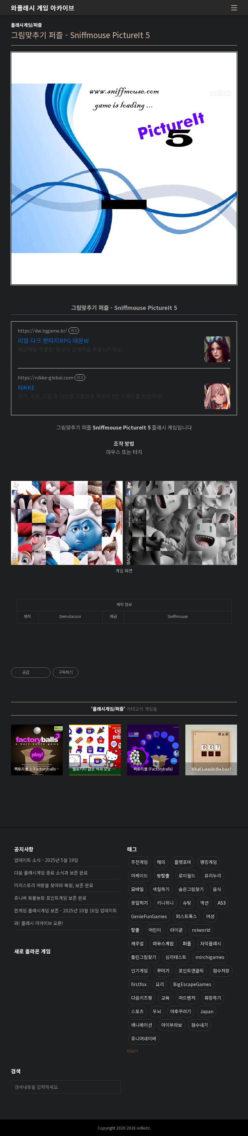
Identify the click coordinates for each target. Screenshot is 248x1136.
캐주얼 (137, 943)
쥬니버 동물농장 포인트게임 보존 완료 (50, 898)
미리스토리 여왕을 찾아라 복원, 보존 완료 (53, 885)
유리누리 (212, 875)
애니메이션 (141, 1025)
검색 (114, 1087)
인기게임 (139, 970)
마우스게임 (163, 943)
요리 (160, 984)
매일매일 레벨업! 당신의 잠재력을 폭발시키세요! (70, 349)
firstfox (139, 984)
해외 (161, 862)
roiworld (201, 930)
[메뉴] (234, 8)
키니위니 (165, 902)
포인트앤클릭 (191, 970)
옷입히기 (139, 902)
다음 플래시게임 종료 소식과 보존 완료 (51, 872)
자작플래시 (210, 943)
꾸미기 (163, 970)
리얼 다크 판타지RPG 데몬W (53, 340)
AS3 (222, 902)
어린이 (155, 930)
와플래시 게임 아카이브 (42, 7)
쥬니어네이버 (143, 1038)
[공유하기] (35, 672)
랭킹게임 (208, 862)
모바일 (137, 889)
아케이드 (139, 875)
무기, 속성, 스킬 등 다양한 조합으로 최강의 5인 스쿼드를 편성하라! (90, 395)
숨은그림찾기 (191, 889)
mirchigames (209, 957)
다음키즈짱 (141, 997)
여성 (210, 916)
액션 (204, 902)
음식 (217, 889)
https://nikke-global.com (45, 377)
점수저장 (221, 970)
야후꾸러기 (180, 1011)
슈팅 (187, 902)
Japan (206, 1011)
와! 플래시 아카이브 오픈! (38, 923)
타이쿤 (176, 930)
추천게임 (139, 862)
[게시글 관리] (43, 672)
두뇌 (157, 1011)
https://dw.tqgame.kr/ (42, 331)
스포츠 (137, 1011)
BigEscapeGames (192, 984)
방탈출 (163, 875)
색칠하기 (161, 889)
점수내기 (199, 1025)
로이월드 (187, 875)
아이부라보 (171, 1025)
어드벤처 (187, 997)
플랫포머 (182, 862)
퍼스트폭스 (186, 916)
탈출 (135, 930)
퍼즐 (187, 943)
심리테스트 (175, 957)
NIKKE (26, 387)
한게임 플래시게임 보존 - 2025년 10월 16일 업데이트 (65, 910)
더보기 (132, 1051)
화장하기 (212, 997)
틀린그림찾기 (143, 957)
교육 (165, 997)
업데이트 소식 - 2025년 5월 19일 (46, 860)
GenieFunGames (149, 916)
